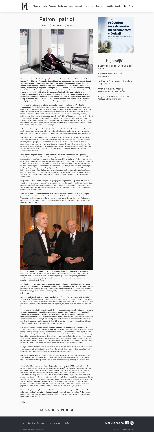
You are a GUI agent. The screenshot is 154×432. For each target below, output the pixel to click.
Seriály (118, 6)
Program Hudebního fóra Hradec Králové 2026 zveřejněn (114, 97)
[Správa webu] (128, 429)
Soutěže (110, 6)
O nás (22, 423)
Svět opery (90, 6)
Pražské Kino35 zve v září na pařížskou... (112, 74)
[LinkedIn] (62, 409)
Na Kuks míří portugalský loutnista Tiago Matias (115, 82)
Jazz (71, 6)
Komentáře (79, 6)
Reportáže (100, 6)
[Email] (72, 409)
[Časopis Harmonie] (24, 6)
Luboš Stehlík (56, 25)
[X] (57, 409)
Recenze (52, 6)
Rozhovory (62, 6)
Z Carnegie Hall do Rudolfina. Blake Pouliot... (115, 67)
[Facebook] (52, 409)
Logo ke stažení (55, 423)
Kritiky (44, 6)
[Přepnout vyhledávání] (133, 6)
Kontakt (67, 423)
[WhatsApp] (67, 409)
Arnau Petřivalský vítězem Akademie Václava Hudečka (111, 90)
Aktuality (36, 6)
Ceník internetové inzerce (37, 423)
